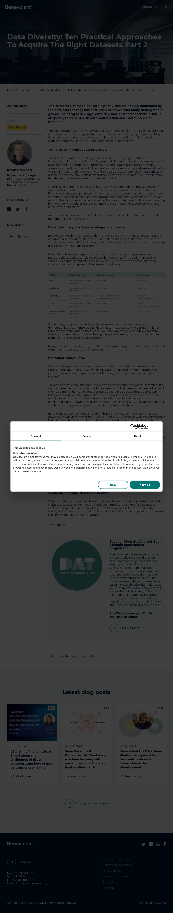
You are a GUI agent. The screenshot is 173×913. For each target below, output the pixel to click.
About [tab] (137, 436)
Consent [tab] (36, 436)
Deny (113, 485)
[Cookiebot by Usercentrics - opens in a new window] (145, 426)
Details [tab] (86, 436)
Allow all (145, 485)
